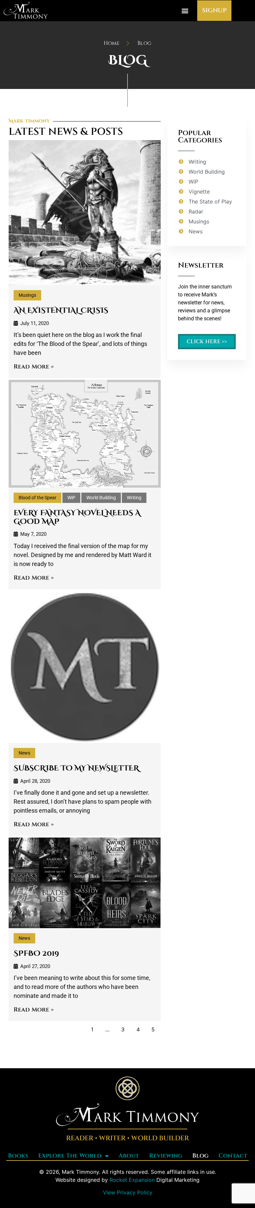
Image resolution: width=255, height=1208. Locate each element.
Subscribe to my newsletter (76, 768)
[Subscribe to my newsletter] (85, 667)
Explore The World (70, 1156)
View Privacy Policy (127, 1192)
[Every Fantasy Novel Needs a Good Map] (85, 433)
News (24, 753)
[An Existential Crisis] (85, 212)
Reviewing (165, 1156)
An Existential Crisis (61, 310)
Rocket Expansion (132, 1179)
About (129, 1156)
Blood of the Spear (37, 497)
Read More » (34, 366)
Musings (27, 295)
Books (18, 1156)
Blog (200, 1156)
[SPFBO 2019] (85, 883)
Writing (134, 497)
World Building (101, 497)
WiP (71, 497)
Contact (232, 1156)
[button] (185, 10)
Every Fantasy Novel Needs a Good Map (77, 517)
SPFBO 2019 (36, 953)
